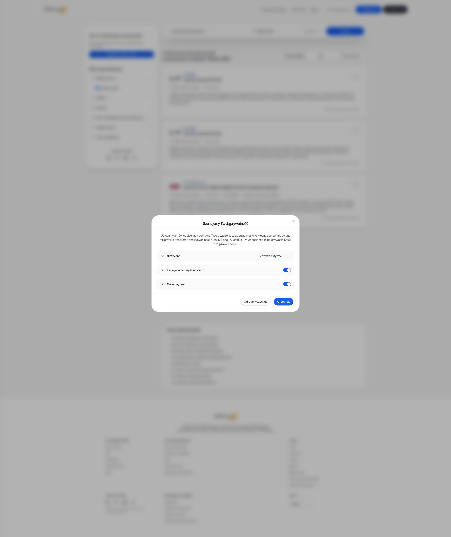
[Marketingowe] (287, 284)
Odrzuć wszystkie (256, 301)
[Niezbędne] (287, 256)
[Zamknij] (293, 221)
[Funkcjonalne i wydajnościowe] (287, 270)
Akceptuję (283, 301)
